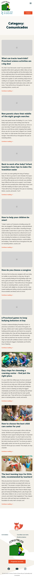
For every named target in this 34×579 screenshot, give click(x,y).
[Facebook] (9, 569)
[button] (30, 3)
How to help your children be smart (15, 219)
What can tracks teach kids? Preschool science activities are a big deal (16, 61)
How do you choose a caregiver (16, 270)
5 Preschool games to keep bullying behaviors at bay (14, 319)
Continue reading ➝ (7, 91)
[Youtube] (17, 569)
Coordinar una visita (22, 535)
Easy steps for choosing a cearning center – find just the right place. (16, 373)
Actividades (5, 535)
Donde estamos (21, 537)
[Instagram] (25, 569)
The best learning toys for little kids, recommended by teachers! (17, 476)
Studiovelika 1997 (28, 573)
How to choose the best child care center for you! (16, 425)
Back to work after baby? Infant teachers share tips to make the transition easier (17, 167)
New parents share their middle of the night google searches (16, 115)
